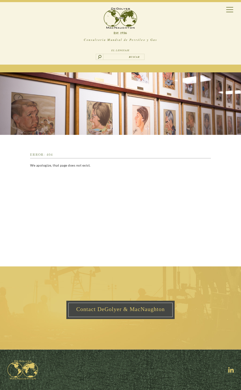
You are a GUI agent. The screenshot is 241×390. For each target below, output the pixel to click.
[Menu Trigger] (229, 9)
